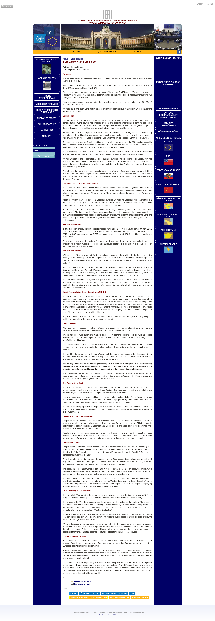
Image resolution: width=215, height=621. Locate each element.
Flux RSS (46, 136)
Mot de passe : (39, 151)
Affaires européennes (119, 597)
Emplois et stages (46, 118)
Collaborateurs (47, 124)
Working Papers (47, 78)
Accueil (76, 52)
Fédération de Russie (89, 593)
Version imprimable (82, 581)
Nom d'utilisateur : (41, 145)
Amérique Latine (168, 244)
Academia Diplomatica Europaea (47, 60)
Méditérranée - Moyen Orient (168, 199)
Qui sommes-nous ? (107, 52)
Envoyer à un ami (82, 584)
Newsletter (102, 614)
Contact (139, 52)
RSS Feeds (112, 614)
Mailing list (47, 130)
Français (209, 4)
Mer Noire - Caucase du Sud (114, 593)
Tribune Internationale (47, 97)
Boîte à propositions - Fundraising (47, 111)
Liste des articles (78, 59)
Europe (73, 593)
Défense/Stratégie (140, 597)
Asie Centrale (168, 230)
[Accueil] (107, 18)
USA (132, 593)
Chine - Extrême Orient (168, 184)
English (200, 4)
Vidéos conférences (47, 104)
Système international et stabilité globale (88, 597)
